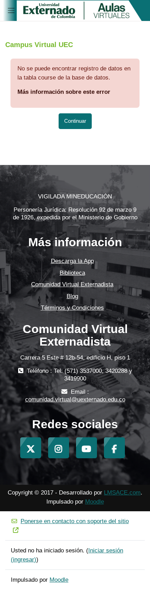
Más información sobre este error (63, 92)
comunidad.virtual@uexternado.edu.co (75, 399)
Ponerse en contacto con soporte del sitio (75, 521)
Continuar (75, 121)
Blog (72, 296)
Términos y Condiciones (72, 307)
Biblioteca (72, 273)
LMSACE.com (122, 492)
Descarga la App (72, 261)
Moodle (94, 501)
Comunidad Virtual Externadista (72, 284)
